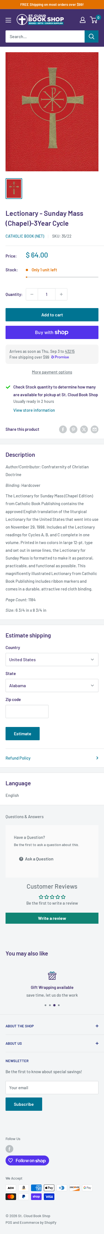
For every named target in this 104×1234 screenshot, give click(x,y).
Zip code (13, 699)
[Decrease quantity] (32, 294)
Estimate (22, 733)
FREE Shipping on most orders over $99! (52, 4)
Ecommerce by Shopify (38, 1222)
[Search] (91, 36)
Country (13, 647)
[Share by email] (94, 429)
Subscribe (24, 1104)
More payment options (52, 371)
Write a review (52, 918)
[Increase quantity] (61, 294)
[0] (93, 20)
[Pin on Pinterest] (73, 429)
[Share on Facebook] (63, 429)
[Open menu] (8, 20)
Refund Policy (18, 757)
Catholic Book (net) (25, 236)
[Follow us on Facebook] (9, 1149)
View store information (34, 410)
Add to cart (52, 314)
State (11, 673)
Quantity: (14, 294)
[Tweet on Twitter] (84, 429)
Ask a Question (39, 858)
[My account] (82, 20)
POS (9, 1222)
